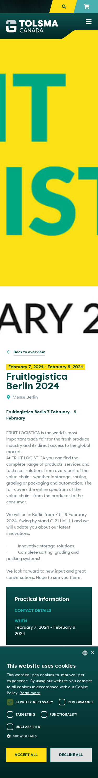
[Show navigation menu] (88, 21)
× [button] (92, 653)
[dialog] (49, 712)
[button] (51, 736)
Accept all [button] (26, 755)
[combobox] (85, 653)
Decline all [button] (71, 755)
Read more (30, 693)
